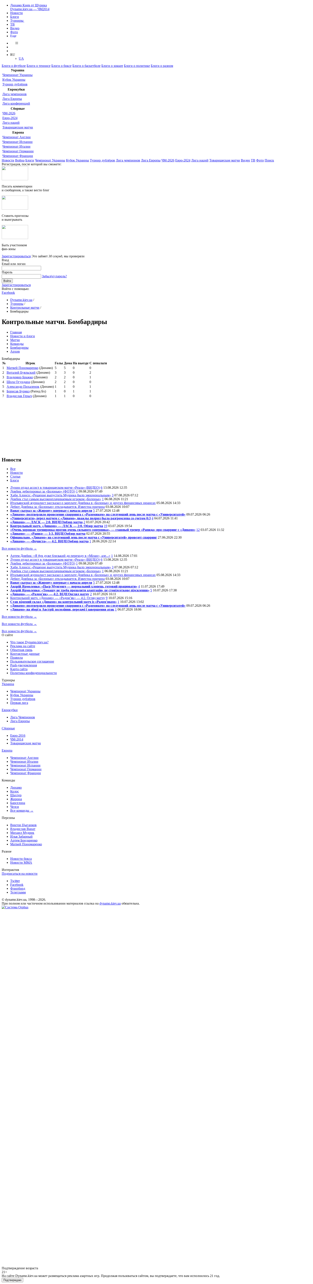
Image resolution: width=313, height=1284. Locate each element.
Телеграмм (18, 892)
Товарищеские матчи (17, 127)
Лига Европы (12, 99)
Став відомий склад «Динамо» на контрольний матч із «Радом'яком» (63, 602)
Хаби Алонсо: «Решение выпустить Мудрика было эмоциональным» (60, 495)
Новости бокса (21, 858)
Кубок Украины (13, 79)
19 (105, 526)
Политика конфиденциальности (33, 673)
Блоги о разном (162, 66)
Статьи (15, 476)
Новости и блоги (22, 336)
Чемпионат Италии (16, 146)
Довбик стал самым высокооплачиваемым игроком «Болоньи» (55, 499)
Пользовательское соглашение (32, 661)
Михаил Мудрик (22, 832)
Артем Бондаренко (23, 840)
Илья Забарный (21, 836)
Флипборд (17, 888)
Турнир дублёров (14, 84)
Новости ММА (21, 862)
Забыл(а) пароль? (54, 276)
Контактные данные (25, 654)
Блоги (14, 17)
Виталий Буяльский (21, 372)
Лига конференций (16, 103)
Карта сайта (18, 669)
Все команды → (21, 810)
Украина (8, 684)
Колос (14, 791)
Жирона (16, 799)
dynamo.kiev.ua (110, 903)
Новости (16, 13)
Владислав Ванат (22, 829)
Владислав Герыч (19, 396)
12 (198, 530)
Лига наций (11, 122)
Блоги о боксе (61, 66)
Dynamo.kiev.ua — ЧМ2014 (29, 9)
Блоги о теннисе (38, 66)
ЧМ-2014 (16, 739)
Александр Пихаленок (23, 386)
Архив (15, 351)
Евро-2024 (9, 118)
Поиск (269, 160)
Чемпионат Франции (17, 156)
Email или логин (14, 264)
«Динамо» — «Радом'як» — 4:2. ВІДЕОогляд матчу (49, 594)
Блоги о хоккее (112, 66)
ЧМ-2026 (8, 113)
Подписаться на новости (19, 873)
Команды (17, 344)
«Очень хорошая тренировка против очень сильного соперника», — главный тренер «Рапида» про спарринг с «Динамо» (102, 530)
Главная (16, 332)
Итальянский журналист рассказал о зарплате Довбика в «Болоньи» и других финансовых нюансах (83, 503)
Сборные (8, 728)
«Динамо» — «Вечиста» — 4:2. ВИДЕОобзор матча (49, 541)
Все (13, 469)
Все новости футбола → (19, 548)
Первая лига (19, 703)
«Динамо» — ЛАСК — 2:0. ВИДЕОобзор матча (46, 522)
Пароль (7, 272)
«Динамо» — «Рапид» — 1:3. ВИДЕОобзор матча (47, 533)
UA (21, 58)
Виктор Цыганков (23, 825)
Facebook (8, 292)
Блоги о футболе (14, 66)
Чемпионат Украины (17, 75)
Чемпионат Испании (17, 142)
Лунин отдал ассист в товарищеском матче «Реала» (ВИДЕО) (55, 487)
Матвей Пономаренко (22, 368)
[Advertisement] (34, 425)
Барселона (17, 803)
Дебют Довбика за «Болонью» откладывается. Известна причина (57, 507)
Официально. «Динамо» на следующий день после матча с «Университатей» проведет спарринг (83, 537)
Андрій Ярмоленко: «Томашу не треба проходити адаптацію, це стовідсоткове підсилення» (79, 590)
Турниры (17, 20)
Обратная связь (21, 650)
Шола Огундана (18, 382)
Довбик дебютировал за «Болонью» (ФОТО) (42, 491)
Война (19, 160)
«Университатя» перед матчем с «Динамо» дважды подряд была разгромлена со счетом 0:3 (80, 518)
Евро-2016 (17, 735)
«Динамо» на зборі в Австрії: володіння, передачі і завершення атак (62, 609)
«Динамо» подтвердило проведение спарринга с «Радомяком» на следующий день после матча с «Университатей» (97, 514)
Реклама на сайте (22, 646)
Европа (7, 750)
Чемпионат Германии (18, 151)
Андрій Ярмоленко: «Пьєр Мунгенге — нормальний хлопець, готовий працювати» (73, 586)
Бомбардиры (19, 347)
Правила (16, 657)
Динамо (16, 787)
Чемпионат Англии (16, 137)
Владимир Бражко (20, 377)
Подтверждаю (12, 1280)
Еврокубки (10, 710)
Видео (14, 28)
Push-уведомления (23, 665)
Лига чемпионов (14, 94)
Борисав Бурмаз (18, 391)
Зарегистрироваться (16, 256)
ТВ (12, 24)
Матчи (15, 340)
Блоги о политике (137, 66)
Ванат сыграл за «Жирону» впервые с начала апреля (51, 510)
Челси (14, 806)
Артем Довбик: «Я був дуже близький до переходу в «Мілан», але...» (60, 556)
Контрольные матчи (24, 307)
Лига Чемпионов (22, 717)
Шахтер (16, 795)
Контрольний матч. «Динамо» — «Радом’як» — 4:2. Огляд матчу (57, 598)
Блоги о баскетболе (86, 66)
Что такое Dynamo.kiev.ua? (29, 642)
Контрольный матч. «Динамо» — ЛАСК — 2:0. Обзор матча (56, 526)
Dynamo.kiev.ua (21, 300)
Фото (14, 32)
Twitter (15, 881)
